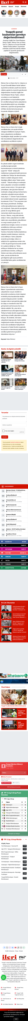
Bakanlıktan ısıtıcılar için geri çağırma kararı (7, 388)
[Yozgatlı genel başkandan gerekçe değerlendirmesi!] (14, 64)
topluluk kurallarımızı (15, 442)
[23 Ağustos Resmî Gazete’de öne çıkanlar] (7, 355)
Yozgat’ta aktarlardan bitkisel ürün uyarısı (20, 374)
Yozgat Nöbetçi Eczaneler (6, 988)
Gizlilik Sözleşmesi (9, 951)
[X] (7, 947)
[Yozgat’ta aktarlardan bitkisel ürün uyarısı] (21, 368)
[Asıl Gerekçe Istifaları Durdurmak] (14, 275)
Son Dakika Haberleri (8, 1004)
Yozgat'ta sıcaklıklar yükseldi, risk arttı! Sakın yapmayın (20, 388)
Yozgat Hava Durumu (19, 988)
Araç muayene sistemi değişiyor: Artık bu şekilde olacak (7, 374)
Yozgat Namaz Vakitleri (6, 994)
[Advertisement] (14, 469)
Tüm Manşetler (20, 998)
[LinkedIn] (12, 947)
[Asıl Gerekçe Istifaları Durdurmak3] (14, 152)
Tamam (15, 1019)
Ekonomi (23, 6)
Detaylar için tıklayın (14, 833)
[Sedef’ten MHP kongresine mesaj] (21, 355)
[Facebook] (4, 947)
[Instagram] (10, 947)
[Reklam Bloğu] (14, 675)
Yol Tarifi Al (16, 782)
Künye (16, 951)
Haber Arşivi (20, 1004)
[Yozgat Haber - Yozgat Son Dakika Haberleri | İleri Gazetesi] (7, 2)
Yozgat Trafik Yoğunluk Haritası (19, 994)
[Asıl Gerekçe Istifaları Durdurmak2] (14, 119)
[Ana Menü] (25, 2)
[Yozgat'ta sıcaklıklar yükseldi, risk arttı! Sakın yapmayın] (21, 382)
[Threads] (21, 947)
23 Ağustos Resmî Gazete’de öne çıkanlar (6, 361)
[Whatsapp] (24, 947)
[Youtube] (15, 947)
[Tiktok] (18, 947)
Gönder (4, 437)
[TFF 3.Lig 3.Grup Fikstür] (26, 839)
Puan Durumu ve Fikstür (6, 999)
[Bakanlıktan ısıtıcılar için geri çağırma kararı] (7, 382)
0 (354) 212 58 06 (7, 782)
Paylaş (4, 74)
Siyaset (10, 6)
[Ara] (23, 2)
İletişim (21, 951)
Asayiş (17, 6)
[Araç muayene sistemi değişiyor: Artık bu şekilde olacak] (7, 368)
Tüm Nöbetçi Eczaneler (14, 787)
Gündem (4, 6)
